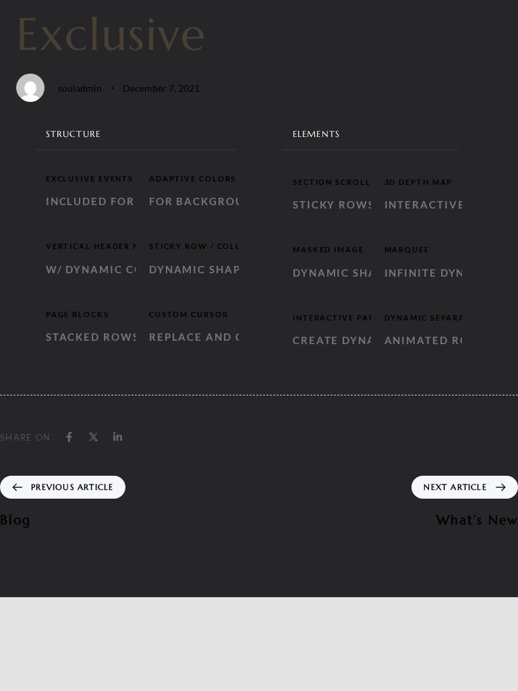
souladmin (80, 88)
